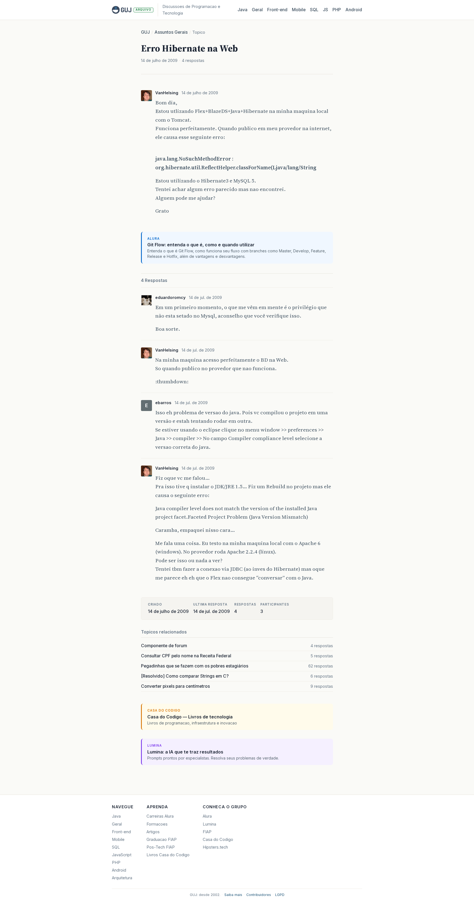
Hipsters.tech (215, 847)
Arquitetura (122, 877)
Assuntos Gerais (171, 32)
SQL (314, 9)
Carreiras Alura (160, 816)
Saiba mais (233, 895)
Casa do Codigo (218, 839)
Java (242, 9)
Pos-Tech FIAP (160, 847)
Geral (257, 9)
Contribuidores (258, 895)
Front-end (121, 831)
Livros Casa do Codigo (168, 854)
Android (353, 9)
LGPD (279, 895)
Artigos (153, 831)
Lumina (209, 824)
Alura (207, 816)
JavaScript (121, 854)
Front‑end (277, 9)
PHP (336, 9)
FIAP (207, 831)
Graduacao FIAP (161, 839)
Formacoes (157, 824)
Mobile (299, 9)
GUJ (145, 32)
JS (325, 9)
